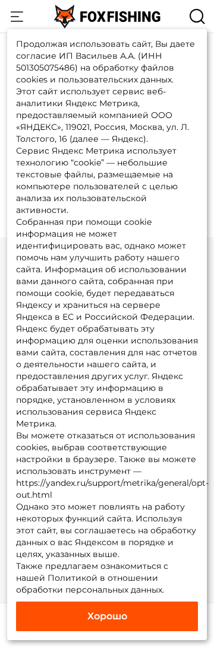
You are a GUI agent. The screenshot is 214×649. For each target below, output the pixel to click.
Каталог (16, 16)
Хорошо (107, 616)
